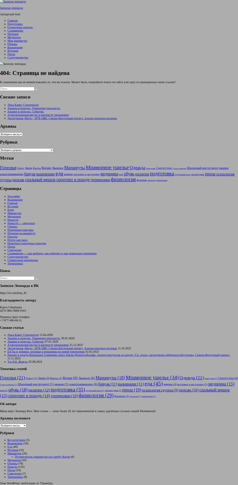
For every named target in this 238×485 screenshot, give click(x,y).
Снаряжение (15, 30)
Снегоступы (164, 168)
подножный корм (182, 175)
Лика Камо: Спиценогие (23, 104)
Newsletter (13, 196)
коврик (68, 174)
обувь (129, 173)
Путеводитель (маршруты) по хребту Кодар (42, 456)
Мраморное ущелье (107, 167)
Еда (9, 446)
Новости (12, 219)
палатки (142, 174)
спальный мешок (40, 179)
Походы (12, 236)
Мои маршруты (17, 40)
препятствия (197, 174)
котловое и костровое (87, 174)
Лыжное (57, 168)
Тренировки (15, 263)
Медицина (14, 37)
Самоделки (14, 250)
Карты (37, 168)
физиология (123, 179)
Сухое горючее (179, 168)
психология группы (160, 390)
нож (121, 174)
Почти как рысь (17, 240)
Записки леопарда (11, 8)
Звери (28, 168)
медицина (109, 173)
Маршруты (74, 167)
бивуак (30, 174)
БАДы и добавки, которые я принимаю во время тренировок (46, 351)
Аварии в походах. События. (25, 111)
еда (59, 173)
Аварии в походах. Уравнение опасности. (33, 108)
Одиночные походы (20, 27)
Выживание (15, 47)
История (12, 50)
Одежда (137, 167)
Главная (12, 20)
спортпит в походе (73, 179)
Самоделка (150, 168)
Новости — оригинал (21, 223)
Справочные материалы (22, 260)
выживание (45, 174)
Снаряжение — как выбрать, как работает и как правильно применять (52, 253)
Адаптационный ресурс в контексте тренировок (38, 114)
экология (151, 180)
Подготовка (14, 24)
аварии (224, 168)
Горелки (8, 167)
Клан (10, 209)
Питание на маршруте (21, 233)
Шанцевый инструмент (202, 168)
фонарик (141, 180)
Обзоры (12, 44)
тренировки (100, 179)
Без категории (16, 440)
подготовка (162, 173)
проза (210, 173)
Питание (13, 34)
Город (20, 168)
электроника (161, 180)
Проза (11, 54)
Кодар (46, 168)
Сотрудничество (17, 57)
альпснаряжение (11, 174)
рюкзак (18, 179)
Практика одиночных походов (26, 243)
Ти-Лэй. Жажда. (17, 361)
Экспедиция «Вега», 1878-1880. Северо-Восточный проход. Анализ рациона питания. (62, 118)
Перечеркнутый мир (20, 230)
